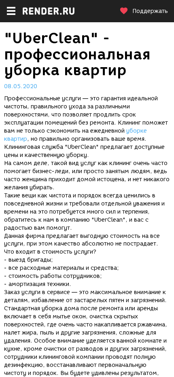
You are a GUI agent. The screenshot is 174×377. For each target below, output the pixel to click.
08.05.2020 (20, 86)
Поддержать (150, 11)
